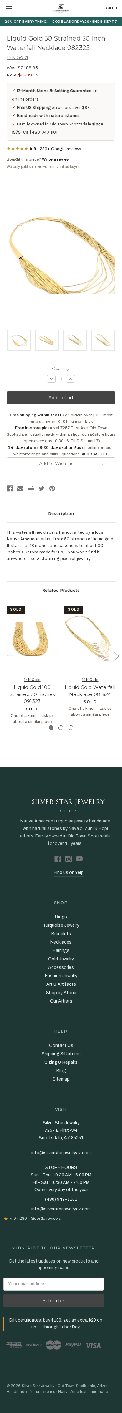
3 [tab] (71, 727)
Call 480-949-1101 (40, 132)
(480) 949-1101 (61, 1199)
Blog (61, 1070)
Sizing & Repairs (61, 1062)
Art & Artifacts (61, 984)
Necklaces (61, 942)
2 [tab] (60, 727)
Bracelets (61, 933)
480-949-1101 (95, 454)
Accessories (61, 967)
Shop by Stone (61, 992)
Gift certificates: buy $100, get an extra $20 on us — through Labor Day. (55, 1323)
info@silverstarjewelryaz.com (61, 1209)
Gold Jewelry (61, 959)
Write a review (56, 159)
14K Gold (32, 679)
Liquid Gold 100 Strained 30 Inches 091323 (32, 694)
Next (115, 655)
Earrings (61, 950)
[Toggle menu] (8, 8)
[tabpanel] (32, 665)
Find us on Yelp (69, 872)
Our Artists (61, 1001)
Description (61, 513)
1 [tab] (51, 727)
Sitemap (61, 1079)
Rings (61, 917)
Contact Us (61, 1045)
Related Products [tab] (61, 590)
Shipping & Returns (61, 1054)
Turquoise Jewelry (61, 925)
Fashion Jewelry (61, 976)
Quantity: (61, 368)
